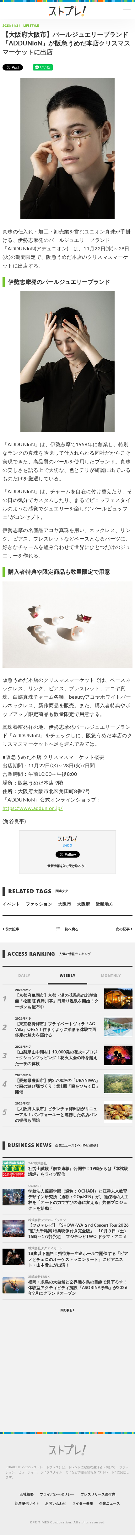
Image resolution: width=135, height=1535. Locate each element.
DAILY (24, 975)
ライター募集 (82, 1503)
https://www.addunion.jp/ (33, 808)
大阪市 (64, 904)
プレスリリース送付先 (98, 1494)
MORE (66, 1310)
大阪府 (83, 904)
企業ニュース (109, 1503)
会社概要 (27, 1494)
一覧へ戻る (69, 929)
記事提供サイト (27, 1503)
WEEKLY (67, 975)
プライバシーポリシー (57, 1494)
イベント (11, 904)
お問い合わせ (55, 1503)
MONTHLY (111, 975)
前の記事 (11, 929)
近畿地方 (104, 904)
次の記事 (123, 929)
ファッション (39, 904)
